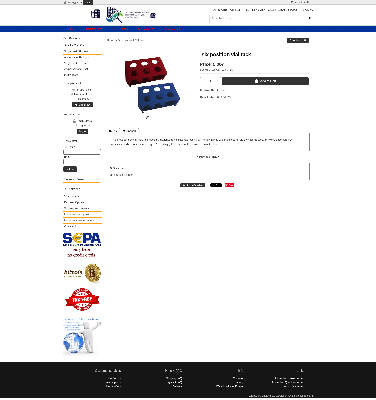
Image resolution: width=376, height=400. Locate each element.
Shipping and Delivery (76, 208)
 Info (113, 131)
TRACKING (306, 9)
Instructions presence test (79, 220)
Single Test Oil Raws (76, 51)
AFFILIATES (220, 9)
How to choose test (293, 386)
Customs (238, 378)
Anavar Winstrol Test (76, 69)
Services (145, 28)
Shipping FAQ (174, 378)
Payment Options (74, 202)
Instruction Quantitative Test (288, 382)
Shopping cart (84, 89)
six (111, 174)
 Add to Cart (265, 81)
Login (87, 3)
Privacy (239, 382)
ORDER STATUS (288, 9)
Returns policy (113, 382)
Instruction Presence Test (289, 378)
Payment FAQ (174, 382)
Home (71, 28)
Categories (120, 28)
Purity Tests (71, 74)
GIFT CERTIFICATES (242, 9)
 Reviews (129, 131)
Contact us (114, 378)
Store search (71, 196)
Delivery (177, 386)
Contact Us (70, 226)
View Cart (170, 28)
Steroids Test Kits (74, 45)
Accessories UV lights (131, 40)
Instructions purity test (77, 214)
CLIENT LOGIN (267, 9)
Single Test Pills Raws (77, 63)
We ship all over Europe (229, 386)
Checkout (83, 104)
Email (66, 156)
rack (130, 174)
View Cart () (301, 2)
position (118, 174)
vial (125, 174)
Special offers (113, 386)
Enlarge (152, 117)
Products (92, 28)
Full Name (69, 146)
